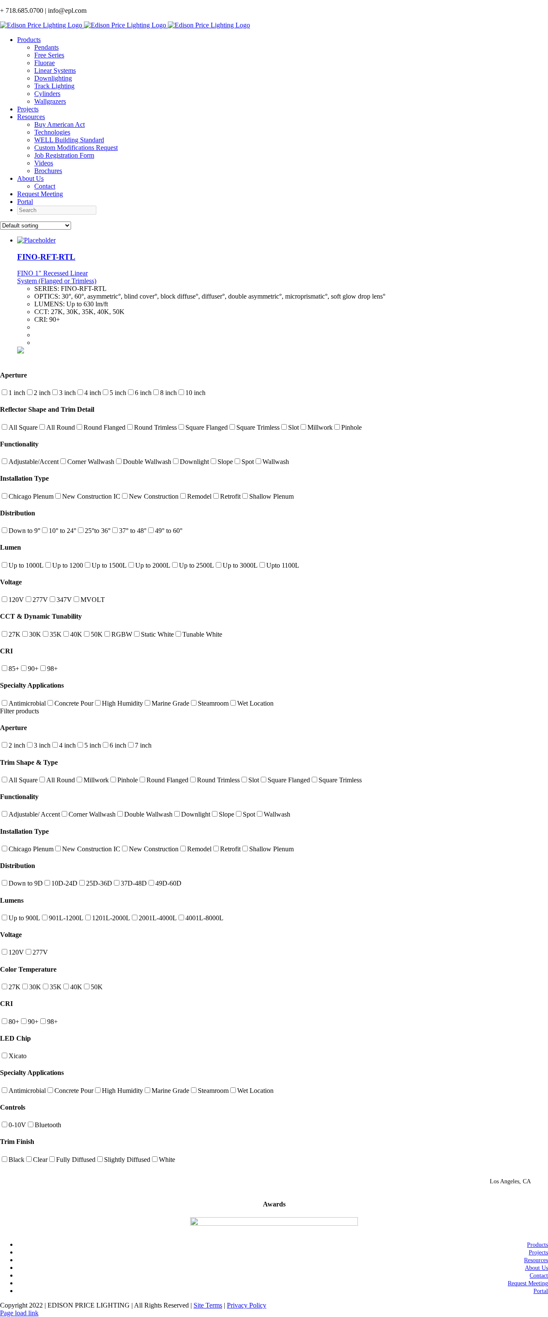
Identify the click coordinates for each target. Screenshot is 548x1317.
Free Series (49, 55)
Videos (43, 163)
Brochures (48, 170)
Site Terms (208, 1305)
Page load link (19, 1313)
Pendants (46, 47)
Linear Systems (55, 70)
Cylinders (47, 93)
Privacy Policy (246, 1305)
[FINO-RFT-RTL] (36, 240)
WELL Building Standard (69, 140)
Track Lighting (54, 86)
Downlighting (53, 78)
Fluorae (44, 62)
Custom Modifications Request (76, 147)
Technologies (52, 132)
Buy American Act (59, 124)
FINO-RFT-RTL (46, 256)
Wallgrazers (50, 101)
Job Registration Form (64, 155)
